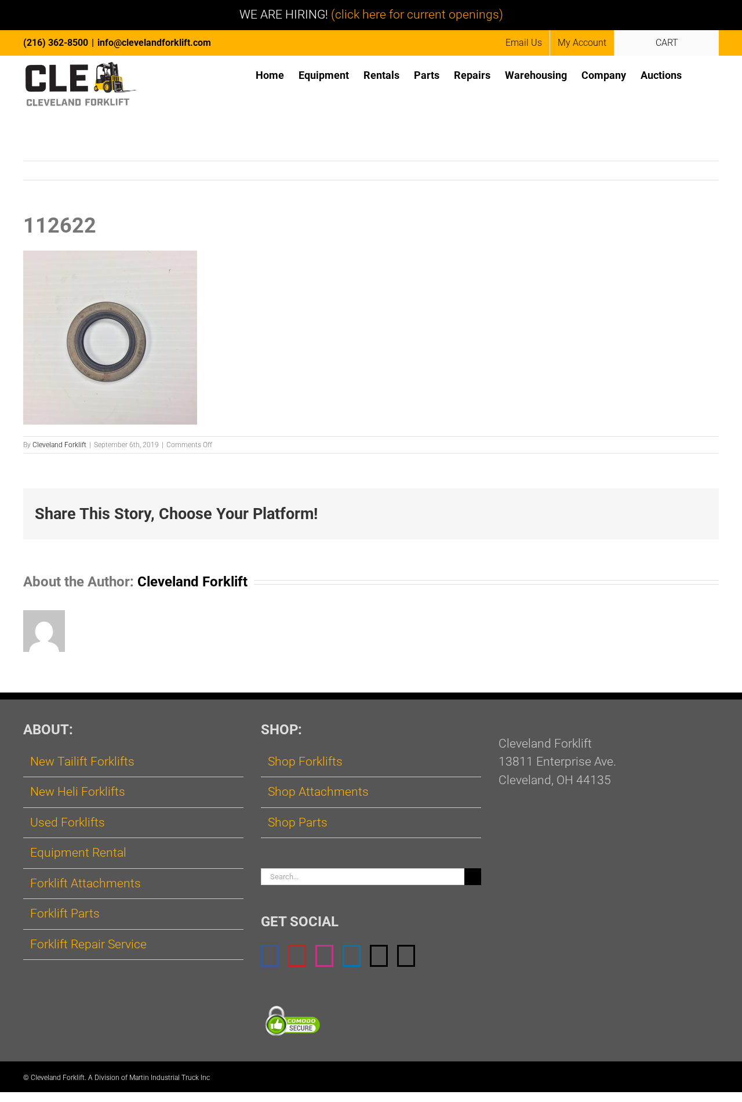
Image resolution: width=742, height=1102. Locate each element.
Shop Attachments (318, 792)
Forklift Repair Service (88, 944)
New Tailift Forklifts (82, 761)
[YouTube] (297, 956)
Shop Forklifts (305, 761)
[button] (700, 74)
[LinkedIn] (352, 956)
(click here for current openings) (417, 14)
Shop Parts (298, 822)
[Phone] (406, 956)
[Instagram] (324, 956)
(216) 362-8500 (55, 42)
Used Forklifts (67, 822)
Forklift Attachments (85, 883)
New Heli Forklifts (77, 792)
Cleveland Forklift (59, 445)
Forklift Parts (65, 913)
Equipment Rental (78, 853)
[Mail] (379, 956)
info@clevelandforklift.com (154, 42)
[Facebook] (270, 956)
